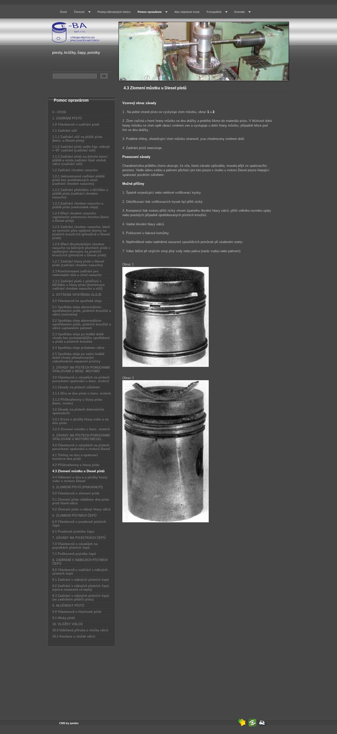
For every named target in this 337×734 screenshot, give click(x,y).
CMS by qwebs (68, 723)
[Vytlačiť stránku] (263, 723)
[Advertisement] (82, 679)
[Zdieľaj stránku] (252, 723)
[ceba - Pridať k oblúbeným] (242, 723)
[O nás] (81, 32)
